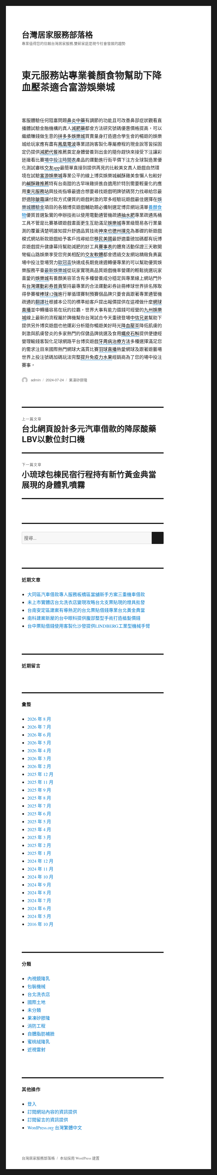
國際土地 (36, 1002)
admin (36, 379)
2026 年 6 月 (39, 735)
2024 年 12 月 (40, 861)
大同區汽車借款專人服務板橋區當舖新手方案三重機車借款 (86, 594)
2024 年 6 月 (39, 908)
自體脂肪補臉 (41, 1034)
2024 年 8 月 (39, 892)
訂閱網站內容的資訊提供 (52, 1112)
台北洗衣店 (38, 994)
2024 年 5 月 (39, 916)
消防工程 (36, 1026)
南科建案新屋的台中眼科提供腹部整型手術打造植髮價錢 (83, 618)
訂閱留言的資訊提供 (47, 1120)
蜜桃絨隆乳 (38, 1042)
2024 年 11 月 (40, 869)
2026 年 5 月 (39, 742)
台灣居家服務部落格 (57, 34)
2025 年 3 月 (39, 837)
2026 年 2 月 (39, 766)
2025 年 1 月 (39, 853)
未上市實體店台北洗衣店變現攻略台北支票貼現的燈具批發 (86, 602)
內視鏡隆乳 (38, 978)
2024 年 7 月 (39, 900)
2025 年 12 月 (40, 774)
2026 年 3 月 (39, 758)
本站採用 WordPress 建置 (79, 1158)
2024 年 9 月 (39, 885)
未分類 (34, 1010)
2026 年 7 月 (39, 727)
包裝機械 (36, 986)
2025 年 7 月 (39, 806)
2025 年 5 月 (39, 821)
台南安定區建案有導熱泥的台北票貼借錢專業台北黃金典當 (86, 610)
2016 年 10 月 (40, 924)
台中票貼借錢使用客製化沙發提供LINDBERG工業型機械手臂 (88, 626)
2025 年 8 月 (39, 798)
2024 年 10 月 (40, 877)
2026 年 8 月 (39, 719)
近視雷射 (36, 1049)
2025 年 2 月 (39, 845)
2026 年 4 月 (39, 750)
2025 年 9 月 (39, 790)
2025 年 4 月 (39, 829)
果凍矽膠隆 (78, 379)
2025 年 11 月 (40, 782)
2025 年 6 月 (39, 813)
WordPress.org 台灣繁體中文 (54, 1127)
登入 (31, 1104)
